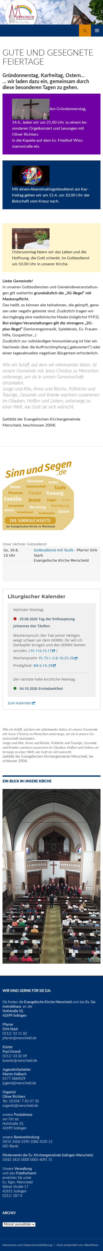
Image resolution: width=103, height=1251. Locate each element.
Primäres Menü (97, 31)
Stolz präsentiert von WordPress (77, 1244)
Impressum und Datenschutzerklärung (27, 1244)
